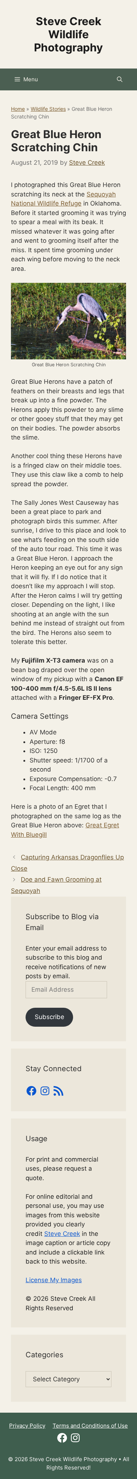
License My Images (54, 1280)
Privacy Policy (27, 1425)
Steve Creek (62, 1233)
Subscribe (49, 1017)
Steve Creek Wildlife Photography (68, 34)
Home (18, 109)
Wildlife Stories (48, 109)
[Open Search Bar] (120, 79)
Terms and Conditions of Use (90, 1425)
